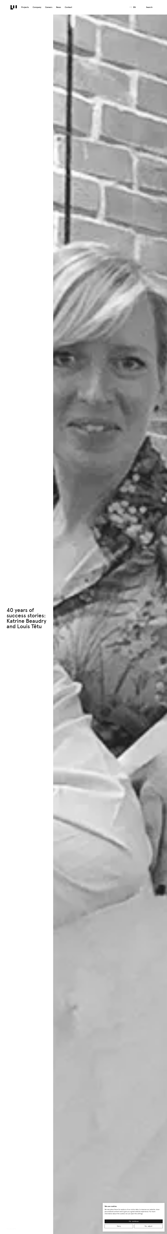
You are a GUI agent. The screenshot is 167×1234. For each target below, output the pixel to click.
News (58, 7)
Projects (25, 7)
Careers (48, 7)
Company (37, 7)
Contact (68, 7)
